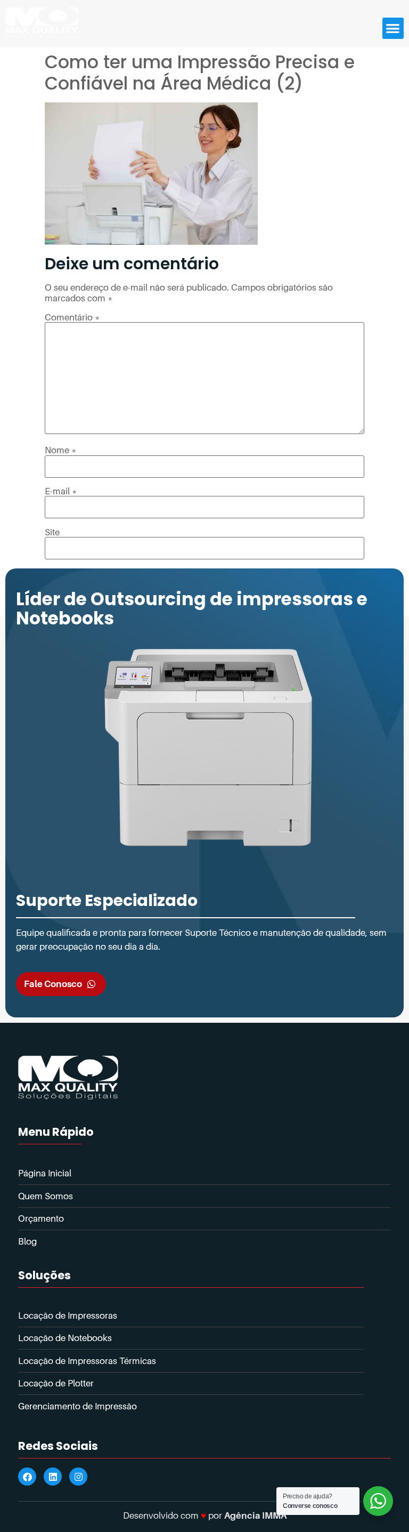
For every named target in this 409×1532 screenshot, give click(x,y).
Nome (61, 450)
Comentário (72, 317)
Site (52, 532)
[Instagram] (78, 1476)
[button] (393, 28)
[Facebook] (27, 1476)
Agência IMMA (255, 1515)
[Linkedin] (53, 1476)
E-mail (61, 491)
